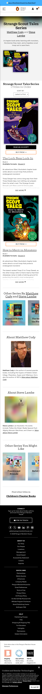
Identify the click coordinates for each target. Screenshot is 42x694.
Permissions (21, 631)
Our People (21, 546)
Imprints (21, 563)
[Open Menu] (4, 9)
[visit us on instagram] (32, 527)
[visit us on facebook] (10, 527)
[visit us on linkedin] (23, 527)
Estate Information (21, 634)
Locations (21, 549)
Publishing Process (21, 617)
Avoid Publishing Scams (21, 604)
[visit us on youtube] (19, 527)
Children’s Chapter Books (21, 496)
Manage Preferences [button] (10, 686)
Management (21, 552)
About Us (21, 541)
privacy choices (17, 682)
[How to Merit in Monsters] (21, 218)
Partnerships (21, 573)
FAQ (21, 620)
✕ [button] (39, 668)
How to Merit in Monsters (20, 250)
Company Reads (21, 582)
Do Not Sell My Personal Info (21, 599)
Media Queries (21, 576)
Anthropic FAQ (21, 607)
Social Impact (21, 555)
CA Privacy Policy (21, 596)
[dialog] (21, 679)
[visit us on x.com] (14, 527)
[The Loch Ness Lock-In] (21, 121)
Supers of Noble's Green (14, 320)
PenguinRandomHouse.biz (21, 585)
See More (19, 190)
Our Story (21, 544)
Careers (21, 561)
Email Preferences (21, 587)
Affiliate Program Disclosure (21, 602)
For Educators (21, 625)
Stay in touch (21, 520)
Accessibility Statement (21, 558)
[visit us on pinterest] (27, 527)
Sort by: (20, 91)
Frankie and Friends (14, 472)
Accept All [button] (35, 687)
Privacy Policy (21, 593)
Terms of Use (21, 590)
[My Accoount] (32, 9)
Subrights (21, 628)
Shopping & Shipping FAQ (21, 623)
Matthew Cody (15, 32)
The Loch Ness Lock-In (18, 158)
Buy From (20, 152)
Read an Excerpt (21, 147)
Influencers (21, 579)
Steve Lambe (27, 296)
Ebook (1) (21, 164)
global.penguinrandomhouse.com (21, 531)
